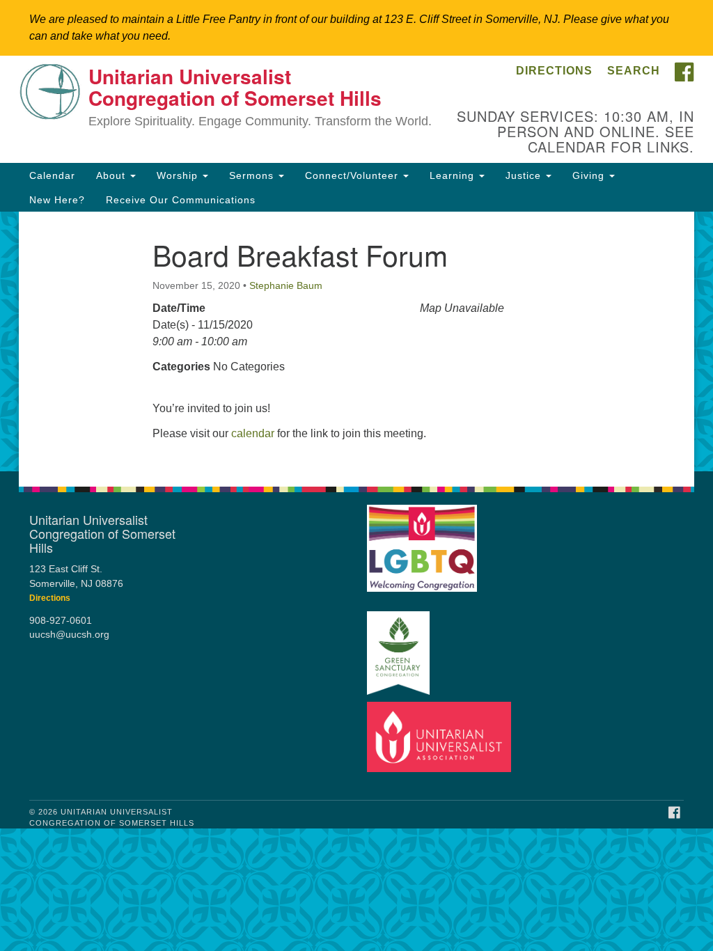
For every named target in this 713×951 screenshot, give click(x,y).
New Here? (57, 199)
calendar (252, 433)
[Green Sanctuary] (398, 647)
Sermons (253, 175)
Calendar (52, 175)
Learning (454, 175)
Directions (554, 71)
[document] (356, 341)
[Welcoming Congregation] (422, 542)
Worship (179, 175)
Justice (525, 175)
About (112, 175)
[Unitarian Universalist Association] (439, 737)
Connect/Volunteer (353, 175)
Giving (590, 175)
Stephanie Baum (285, 285)
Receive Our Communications (181, 199)
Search (633, 71)
